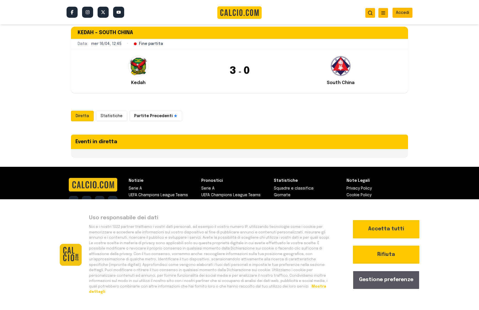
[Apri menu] (383, 13)
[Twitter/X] (103, 12)
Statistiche (112, 116)
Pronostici (212, 181)
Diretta (82, 116)
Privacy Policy (359, 188)
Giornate (282, 195)
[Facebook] (72, 12)
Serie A (135, 188)
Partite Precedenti (155, 116)
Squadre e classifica (294, 188)
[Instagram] (87, 12)
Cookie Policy (358, 195)
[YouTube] (118, 12)
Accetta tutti (386, 228)
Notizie (136, 181)
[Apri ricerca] (370, 13)
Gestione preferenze (386, 279)
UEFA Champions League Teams (158, 195)
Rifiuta (386, 254)
